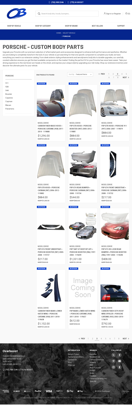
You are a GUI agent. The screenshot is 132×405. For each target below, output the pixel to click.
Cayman (8, 101)
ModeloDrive (95, 357)
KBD (91, 365)
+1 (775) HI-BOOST (78, 398)
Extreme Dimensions (98, 379)
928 (7, 87)
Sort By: (72, 74)
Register (117, 14)
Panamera (9, 109)
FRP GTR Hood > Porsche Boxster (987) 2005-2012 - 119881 (81, 129)
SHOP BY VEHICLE (14, 26)
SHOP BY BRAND (71, 26)
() (128, 14)
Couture (93, 376)
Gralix (92, 373)
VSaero (93, 362)
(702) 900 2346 (57, 2)
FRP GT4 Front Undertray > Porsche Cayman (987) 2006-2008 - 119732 (114, 190)
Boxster (8, 94)
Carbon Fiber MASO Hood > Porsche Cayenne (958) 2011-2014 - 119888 (51, 129)
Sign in (109, 14)
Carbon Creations (97, 360)
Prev (102, 74)
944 (7, 90)
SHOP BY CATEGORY (43, 26)
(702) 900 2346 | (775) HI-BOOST (19, 370)
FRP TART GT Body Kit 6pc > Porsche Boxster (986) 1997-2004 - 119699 (83, 252)
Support (121, 26)
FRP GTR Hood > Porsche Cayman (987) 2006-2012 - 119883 (49, 190)
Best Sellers (97, 26)
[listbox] (84, 74)
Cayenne (9, 98)
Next (125, 77)
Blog (70, 362)
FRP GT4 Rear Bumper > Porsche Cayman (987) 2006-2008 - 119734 (82, 190)
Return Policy (73, 354)
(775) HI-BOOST (77, 2)
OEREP (92, 370)
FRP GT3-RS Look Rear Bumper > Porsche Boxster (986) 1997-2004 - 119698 (113, 252)
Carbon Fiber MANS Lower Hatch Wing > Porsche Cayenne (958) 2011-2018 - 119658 (50, 315)
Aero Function (95, 368)
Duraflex (93, 354)
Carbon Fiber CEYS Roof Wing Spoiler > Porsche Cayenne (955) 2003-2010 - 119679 (112, 315)
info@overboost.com (29, 398)
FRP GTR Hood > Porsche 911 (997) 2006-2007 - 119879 (114, 127)
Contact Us (72, 360)
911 (7, 83)
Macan (8, 105)
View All (93, 381)
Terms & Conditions (76, 357)
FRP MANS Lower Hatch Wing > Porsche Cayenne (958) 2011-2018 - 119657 (82, 314)
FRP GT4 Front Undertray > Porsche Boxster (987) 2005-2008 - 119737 (51, 252)
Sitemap (71, 365)
